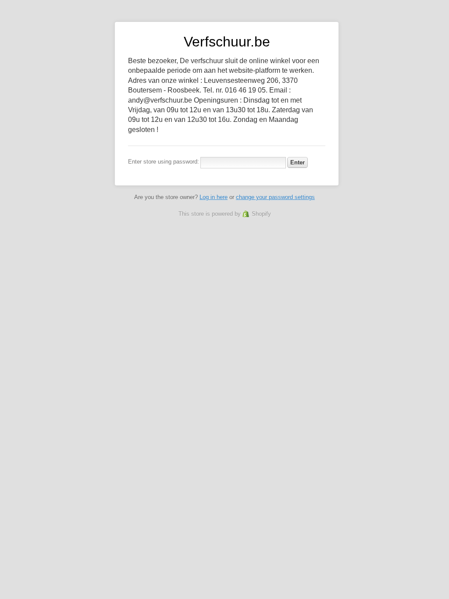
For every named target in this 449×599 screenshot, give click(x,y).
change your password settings (275, 197)
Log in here (214, 197)
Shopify (261, 213)
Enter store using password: (163, 161)
